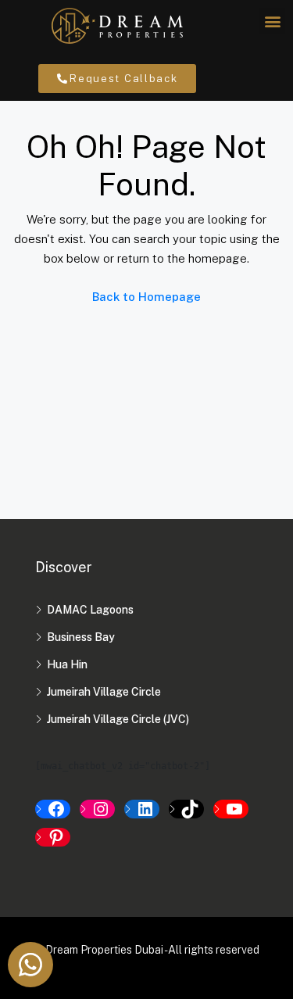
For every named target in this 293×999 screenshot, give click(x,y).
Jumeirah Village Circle (104, 692)
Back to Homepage (146, 296)
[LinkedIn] (141, 809)
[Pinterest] (52, 837)
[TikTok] (186, 809)
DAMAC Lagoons (90, 609)
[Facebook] (52, 809)
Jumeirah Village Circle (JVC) (118, 719)
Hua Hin (67, 664)
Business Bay (81, 637)
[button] (272, 21)
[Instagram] (97, 809)
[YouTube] (230, 809)
